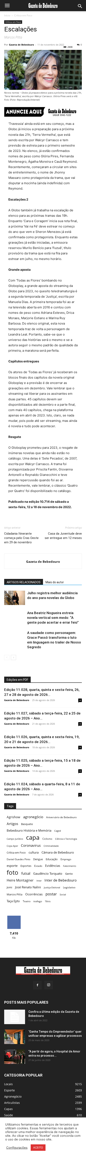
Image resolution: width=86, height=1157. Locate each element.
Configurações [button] (17, 1148)
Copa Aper (12, 845)
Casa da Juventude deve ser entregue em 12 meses (63, 536)
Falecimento (69, 866)
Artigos (12, 823)
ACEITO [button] (38, 1147)
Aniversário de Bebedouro (61, 817)
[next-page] (13, 657)
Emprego (66, 859)
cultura (34, 852)
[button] (7, 5)
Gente (69, 874)
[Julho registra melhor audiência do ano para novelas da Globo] (14, 598)
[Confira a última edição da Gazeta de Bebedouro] (14, 1017)
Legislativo (69, 887)
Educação (52, 859)
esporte (12, 866)
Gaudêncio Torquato (47, 873)
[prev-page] (6, 657)
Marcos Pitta (14, 894)
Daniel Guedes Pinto (18, 859)
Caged (57, 830)
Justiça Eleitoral (52, 887)
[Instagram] (48, 985)
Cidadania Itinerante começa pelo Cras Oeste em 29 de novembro (21, 538)
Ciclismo (47, 839)
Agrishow (13, 817)
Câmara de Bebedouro (58, 852)
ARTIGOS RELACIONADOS (23, 582)
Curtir (14, 917)
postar (51, 894)
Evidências (52, 866)
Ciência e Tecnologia (66, 838)
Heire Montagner (20, 880)
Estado (38, 866)
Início (7, 15)
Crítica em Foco (23, 15)
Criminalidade (51, 845)
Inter (39, 880)
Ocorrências (34, 894)
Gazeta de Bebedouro (21, 44)
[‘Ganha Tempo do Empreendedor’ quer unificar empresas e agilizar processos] (14, 1037)
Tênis (48, 901)
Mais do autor (55, 582)
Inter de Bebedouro (60, 880)
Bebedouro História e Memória (29, 830)
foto (12, 872)
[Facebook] (37, 985)
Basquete (27, 824)
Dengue (38, 859)
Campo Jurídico (15, 838)
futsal (25, 873)
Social (63, 894)
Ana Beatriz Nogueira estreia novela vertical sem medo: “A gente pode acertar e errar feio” (53, 617)
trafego (37, 901)
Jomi (9, 887)
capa (32, 837)
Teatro (26, 901)
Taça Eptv (13, 901)
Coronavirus (31, 845)
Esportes (25, 866)
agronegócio (33, 817)
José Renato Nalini (28, 887)
